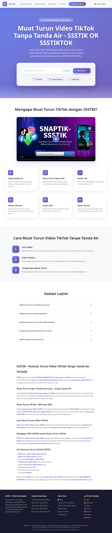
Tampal (67, 70)
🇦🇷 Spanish (87, 512)
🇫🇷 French (87, 509)
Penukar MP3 (52, 4)
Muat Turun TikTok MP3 (39, 506)
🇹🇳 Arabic (87, 506)
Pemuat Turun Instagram (66, 503)
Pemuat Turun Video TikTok (40, 500)
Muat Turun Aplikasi (77, 4)
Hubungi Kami (62, 515)
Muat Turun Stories (25, 4)
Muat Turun (82, 70)
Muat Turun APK (40, 4)
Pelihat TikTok (62, 509)
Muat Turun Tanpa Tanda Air (40, 512)
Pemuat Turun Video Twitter (67, 506)
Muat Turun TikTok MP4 (39, 509)
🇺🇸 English (87, 518)
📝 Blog (60, 500)
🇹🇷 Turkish (87, 515)
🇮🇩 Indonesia (88, 503)
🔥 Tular (62, 4)
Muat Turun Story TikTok (39, 503)
